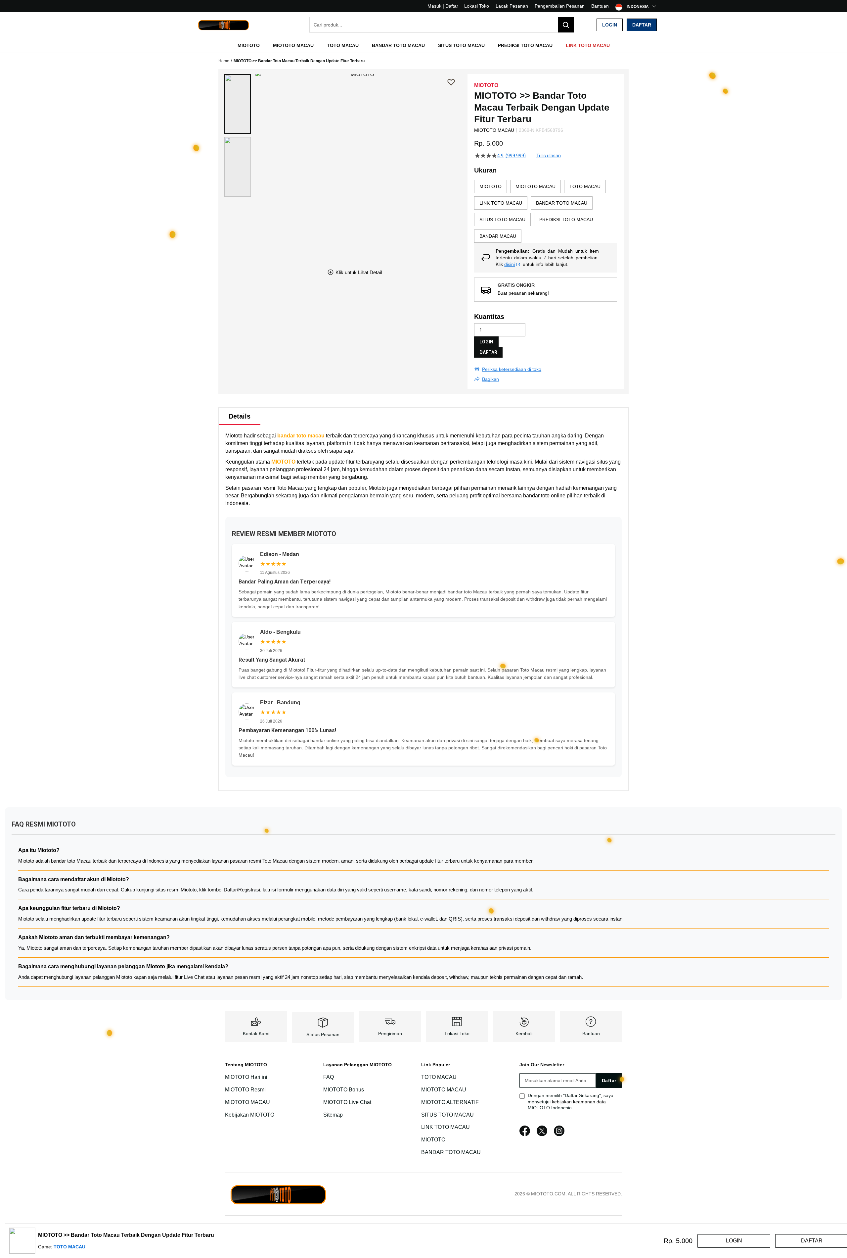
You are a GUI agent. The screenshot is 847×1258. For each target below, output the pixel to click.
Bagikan (490, 379)
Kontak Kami (256, 1033)
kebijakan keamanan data (579, 1101)
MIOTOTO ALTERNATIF (450, 1102)
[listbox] (545, 211)
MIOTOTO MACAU (247, 1102)
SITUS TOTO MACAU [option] (502, 219)
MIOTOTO (283, 462)
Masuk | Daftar (442, 6)
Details (239, 416)
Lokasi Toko (476, 6)
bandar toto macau (301, 435)
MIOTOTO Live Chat (347, 1102)
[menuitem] (249, 45)
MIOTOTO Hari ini (246, 1077)
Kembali (523, 1033)
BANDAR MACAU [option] (497, 236)
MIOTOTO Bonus (343, 1089)
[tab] (239, 416)
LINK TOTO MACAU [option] (500, 203)
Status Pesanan (322, 1034)
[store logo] (223, 25)
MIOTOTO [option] (490, 186)
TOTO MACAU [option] (585, 186)
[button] (237, 104)
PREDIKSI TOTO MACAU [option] (566, 219)
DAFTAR (488, 352)
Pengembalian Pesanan (560, 6)
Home (223, 61)
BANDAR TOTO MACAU (451, 1152)
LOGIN (486, 341)
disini (509, 264)
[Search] (566, 24)
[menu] (423, 45)
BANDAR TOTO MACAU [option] (561, 203)
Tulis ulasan (548, 155)
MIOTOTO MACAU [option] (535, 186)
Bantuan (600, 6)
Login (609, 24)
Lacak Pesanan (512, 6)
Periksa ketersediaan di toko (511, 369)
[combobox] (441, 25)
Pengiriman (390, 1033)
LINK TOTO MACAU (445, 1127)
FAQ (328, 1077)
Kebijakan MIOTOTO (249, 1115)
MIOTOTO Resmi (245, 1089)
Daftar (641, 24)
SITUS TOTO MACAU (447, 1115)
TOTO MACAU (439, 1077)
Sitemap (333, 1115)
